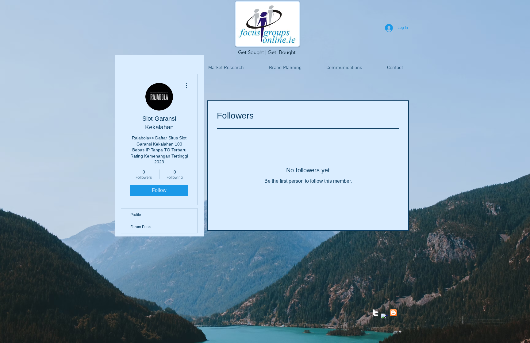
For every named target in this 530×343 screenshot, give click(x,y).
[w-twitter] (375, 312)
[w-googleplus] (384, 317)
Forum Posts (140, 227)
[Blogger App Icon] (393, 312)
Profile (135, 214)
